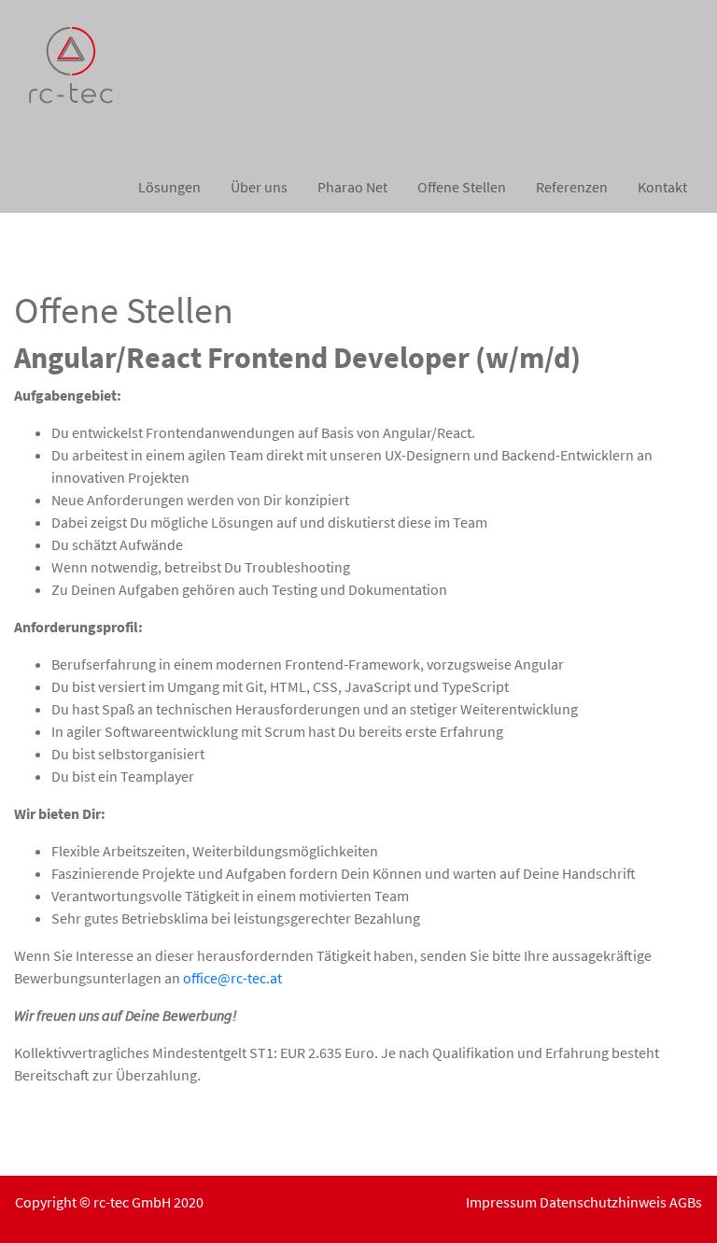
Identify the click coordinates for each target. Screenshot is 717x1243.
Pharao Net (352, 186)
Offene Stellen (461, 186)
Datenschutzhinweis (603, 1202)
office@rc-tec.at (232, 977)
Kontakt (662, 186)
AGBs (685, 1202)
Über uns (259, 186)
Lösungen (169, 186)
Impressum (501, 1202)
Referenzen (572, 186)
